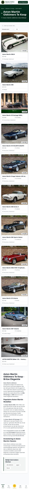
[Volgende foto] (26, 42)
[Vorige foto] (3, 42)
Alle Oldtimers (10, 465)
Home (2, 8)
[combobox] (8, 29)
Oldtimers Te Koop (9, 8)
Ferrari (8, 468)
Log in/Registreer (23, 2)
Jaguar (17, 465)
